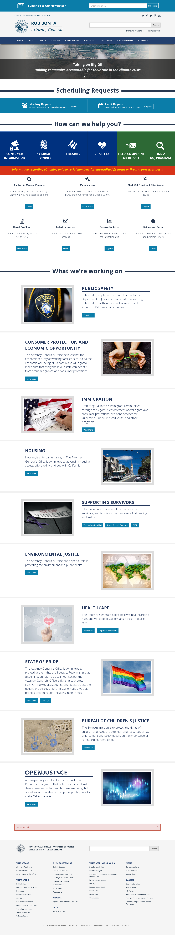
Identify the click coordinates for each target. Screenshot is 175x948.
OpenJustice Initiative (61, 881)
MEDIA (129, 863)
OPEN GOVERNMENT (62, 863)
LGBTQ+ (45, 700)
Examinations (131, 887)
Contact (143, 40)
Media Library (131, 874)
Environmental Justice (97, 880)
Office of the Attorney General (54, 925)
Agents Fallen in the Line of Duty (65, 902)
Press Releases (132, 870)
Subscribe (152, 5)
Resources (90, 40)
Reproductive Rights (108, 630)
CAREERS (130, 880)
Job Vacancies (131, 891)
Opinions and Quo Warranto (27, 887)
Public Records (58, 885)
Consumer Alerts (132, 867)
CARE (135, 525)
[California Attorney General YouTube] (159, 15)
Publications (57, 888)
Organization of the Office (26, 874)
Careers (56, 40)
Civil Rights (20, 898)
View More (22, 248)
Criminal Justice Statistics (62, 874)
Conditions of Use (101, 925)
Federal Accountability (97, 887)
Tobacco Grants (22, 916)
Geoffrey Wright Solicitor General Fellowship (138, 903)
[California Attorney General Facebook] (146, 15)
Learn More (87, 206)
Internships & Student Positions (138, 894)
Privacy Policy (86, 925)
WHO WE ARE (22, 863)
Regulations (72, 40)
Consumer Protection (24, 902)
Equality (92, 883)
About (31, 40)
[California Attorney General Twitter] (150, 15)
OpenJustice (94, 898)
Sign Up (109, 248)
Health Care (93, 890)
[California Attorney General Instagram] (154, 15)
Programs (106, 40)
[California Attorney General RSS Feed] (142, 15)
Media (43, 40)
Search (156, 25)
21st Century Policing (97, 867)
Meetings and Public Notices (64, 878)
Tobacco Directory (23, 912)
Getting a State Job (133, 884)
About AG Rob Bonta (24, 867)
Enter (29, 206)
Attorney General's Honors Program (139, 898)
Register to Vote (59, 911)
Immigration (93, 894)
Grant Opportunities (24, 909)
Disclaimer (115, 925)
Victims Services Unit (93, 525)
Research (20, 891)
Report (146, 206)
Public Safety (21, 884)
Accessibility (73, 925)
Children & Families (23, 894)
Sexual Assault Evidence (117, 525)
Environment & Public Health (27, 905)
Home (20, 40)
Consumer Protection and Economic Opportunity (103, 875)
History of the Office (24, 870)
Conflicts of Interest (60, 870)
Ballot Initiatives (59, 867)
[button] (13, 61)
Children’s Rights (95, 870)
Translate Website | (143, 30)
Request (74, 106)
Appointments (125, 40)
